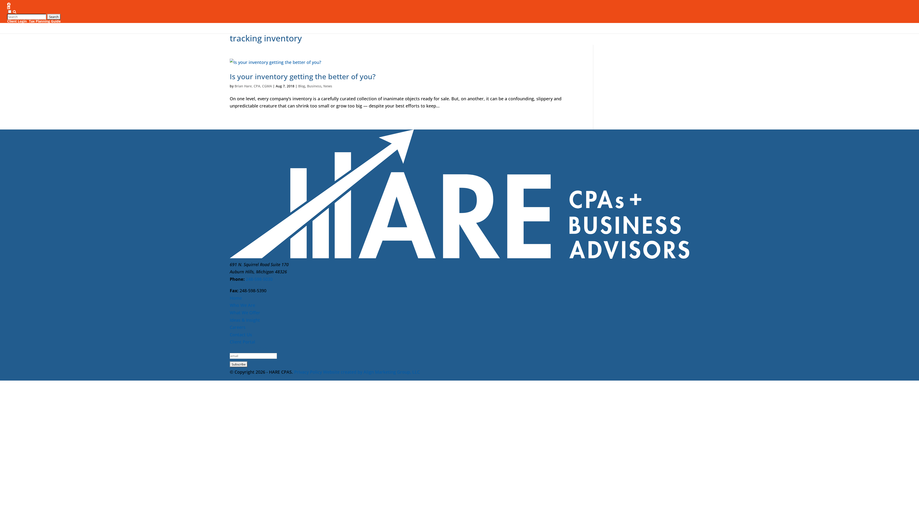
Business (314, 86)
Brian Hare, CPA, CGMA (253, 86)
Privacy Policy (308, 372)
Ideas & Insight (624, 21)
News (327, 86)
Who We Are (551, 21)
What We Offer (586, 21)
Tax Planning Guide (45, 21)
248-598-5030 (259, 279)
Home (236, 298)
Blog (301, 86)
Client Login (17, 21)
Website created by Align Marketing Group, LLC (371, 372)
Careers (656, 21)
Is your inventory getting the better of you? (302, 76)
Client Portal (242, 342)
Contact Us (679, 21)
